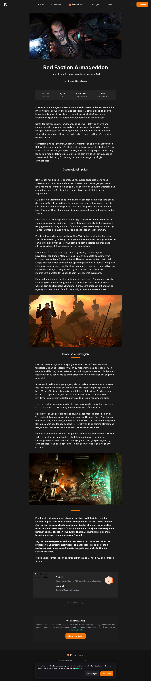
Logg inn (142, 4)
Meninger (95, 4)
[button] (75, 629)
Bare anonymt (92, 674)
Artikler (41, 4)
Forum (110, 4)
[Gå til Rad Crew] (5, 4)
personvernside (77, 630)
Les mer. (79, 668)
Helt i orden (107, 674)
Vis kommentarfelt (75, 636)
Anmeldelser (56, 4)
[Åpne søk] (133, 4)
